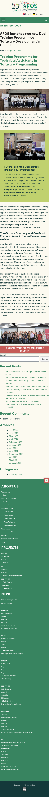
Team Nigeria (8, 512)
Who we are (5, 492)
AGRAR (5, 563)
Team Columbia (9, 518)
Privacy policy (29, 785)
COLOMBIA (5, 573)
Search (3, 355)
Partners (4, 535)
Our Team (6, 502)
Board (5, 495)
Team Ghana (8, 508)
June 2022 (13, 451)
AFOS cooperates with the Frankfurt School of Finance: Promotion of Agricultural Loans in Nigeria (25, 380)
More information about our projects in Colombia (24, 349)
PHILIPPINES (5, 579)
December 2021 (16, 454)
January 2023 (15, 445)
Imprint (17, 785)
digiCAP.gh (7, 556)
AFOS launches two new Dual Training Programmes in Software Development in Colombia (23, 39)
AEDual (5, 569)
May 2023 (13, 436)
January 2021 (15, 463)
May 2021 (13, 460)
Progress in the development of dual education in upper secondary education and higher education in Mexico (27, 389)
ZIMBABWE (5, 585)
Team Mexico (8, 515)
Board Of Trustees (9, 498)
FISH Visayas (7, 582)
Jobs (3, 542)
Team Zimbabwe (10, 525)
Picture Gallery (6, 603)
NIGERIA (4, 560)
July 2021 (13, 457)
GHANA (4, 553)
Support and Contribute (9, 539)
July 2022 (13, 448)
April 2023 (13, 439)
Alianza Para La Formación (12, 576)
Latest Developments (9, 600)
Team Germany (9, 505)
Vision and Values (9, 532)
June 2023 (13, 433)
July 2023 (13, 430)
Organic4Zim (7, 588)
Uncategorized (15, 474)
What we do (5, 529)
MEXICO (4, 566)
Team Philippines (9, 522)
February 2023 (15, 442)
